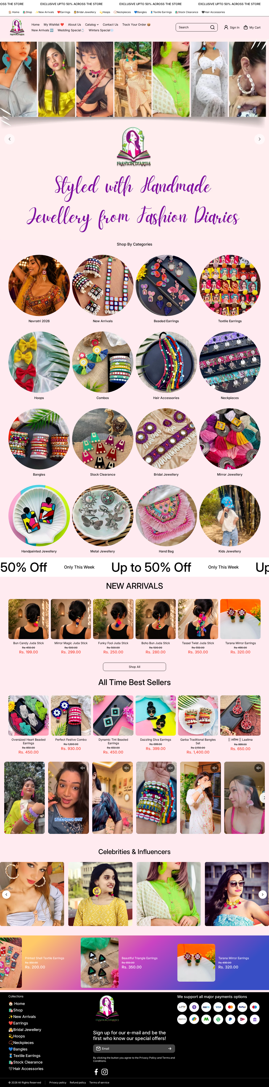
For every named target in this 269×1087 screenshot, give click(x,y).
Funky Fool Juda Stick (113, 643)
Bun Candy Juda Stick (28, 643)
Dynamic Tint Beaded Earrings (113, 741)
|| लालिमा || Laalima (240, 739)
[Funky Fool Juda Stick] (113, 619)
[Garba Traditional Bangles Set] (198, 715)
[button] (252, 27)
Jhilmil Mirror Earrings (160, 958)
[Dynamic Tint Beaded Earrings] (113, 715)
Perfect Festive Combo (71, 739)
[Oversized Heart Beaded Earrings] (28, 715)
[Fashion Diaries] (16, 27)
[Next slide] (259, 139)
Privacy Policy (148, 1057)
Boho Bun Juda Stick (155, 643)
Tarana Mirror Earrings (240, 643)
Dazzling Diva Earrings (155, 739)
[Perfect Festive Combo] (71, 715)
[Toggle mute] (38, 768)
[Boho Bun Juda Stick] (156, 619)
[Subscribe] (170, 1048)
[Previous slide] (9, 139)
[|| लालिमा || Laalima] (240, 715)
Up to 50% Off (137, 567)
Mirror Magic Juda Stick (71, 643)
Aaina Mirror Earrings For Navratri (66, 958)
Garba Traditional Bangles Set (198, 741)
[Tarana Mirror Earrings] (240, 619)
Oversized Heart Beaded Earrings (29, 741)
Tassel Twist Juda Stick (198, 643)
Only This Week (64, 567)
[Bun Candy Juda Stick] (28, 619)
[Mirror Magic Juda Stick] (71, 619)
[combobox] (197, 27)
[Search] (212, 27)
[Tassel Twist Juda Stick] (198, 619)
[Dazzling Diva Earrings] (156, 715)
